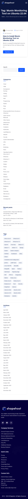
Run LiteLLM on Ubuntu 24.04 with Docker (13, 223)
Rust (4, 108)
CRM (4, 86)
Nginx (13, 268)
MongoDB (6, 268)
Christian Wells (9, 30)
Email (4, 188)
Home (3, 16)
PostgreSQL (18, 274)
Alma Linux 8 (6, 154)
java (4, 144)
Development (6, 89)
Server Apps (6, 179)
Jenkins (6, 262)
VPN (4, 142)
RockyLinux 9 (7, 284)
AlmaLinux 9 (6, 159)
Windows (5, 176)
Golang (5, 93)
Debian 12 (14, 247)
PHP (4, 98)
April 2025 (5, 337)
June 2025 (5, 332)
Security (5, 137)
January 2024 (6, 375)
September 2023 (7, 385)
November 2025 (7, 320)
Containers (5, 127)
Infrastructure (6, 122)
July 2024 (5, 360)
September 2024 (7, 355)
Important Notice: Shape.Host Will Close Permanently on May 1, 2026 (12, 212)
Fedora (5, 166)
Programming (6, 101)
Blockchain (6, 124)
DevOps (5, 91)
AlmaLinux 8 (16, 238)
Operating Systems (7, 152)
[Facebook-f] (11, 422)
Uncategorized (6, 198)
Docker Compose (15, 250)
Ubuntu (5, 174)
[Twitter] (3, 422)
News (4, 149)
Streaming (5, 191)
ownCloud (6, 271)
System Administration (8, 139)
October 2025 (6, 322)
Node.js (19, 268)
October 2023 (6, 383)
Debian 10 (20, 244)
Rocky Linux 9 (17, 281)
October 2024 (6, 352)
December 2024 (7, 347)
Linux (4, 169)
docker (6, 250)
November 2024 (7, 350)
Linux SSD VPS (7, 265)
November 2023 (7, 380)
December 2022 (7, 390)
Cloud (4, 84)
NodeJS (5, 96)
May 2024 (5, 365)
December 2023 (7, 378)
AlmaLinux (5, 156)
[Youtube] (7, 422)
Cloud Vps (13, 244)
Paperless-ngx (15, 271)
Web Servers (6, 193)
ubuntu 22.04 (17, 290)
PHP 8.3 (11, 274)
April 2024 (5, 367)
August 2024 (6, 357)
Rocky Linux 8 (7, 281)
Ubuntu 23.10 (7, 293)
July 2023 (5, 388)
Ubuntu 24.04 (17, 293)
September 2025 (7, 325)
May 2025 (5, 335)
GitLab (6, 256)
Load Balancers (7, 132)
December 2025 (7, 317)
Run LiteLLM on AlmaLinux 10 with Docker (13, 218)
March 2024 (6, 370)
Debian (5, 164)
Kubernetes (6, 129)
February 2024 (6, 372)
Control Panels (6, 183)
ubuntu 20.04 (7, 290)
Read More (7, 52)
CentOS (5, 161)
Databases (5, 186)
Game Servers (6, 115)
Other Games (6, 120)
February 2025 (6, 342)
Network (5, 134)
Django (21, 247)
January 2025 (6, 345)
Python (5, 103)
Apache (6, 244)
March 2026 (6, 312)
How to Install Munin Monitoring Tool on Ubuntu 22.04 (11, 38)
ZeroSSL (14, 296)
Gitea (20, 253)
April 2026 (5, 310)
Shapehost (7, 287)
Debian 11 (6, 247)
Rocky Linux (6, 171)
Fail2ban (6, 253)
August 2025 (6, 327)
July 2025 (5, 330)
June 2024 (5, 362)
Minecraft (5, 117)
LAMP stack (13, 262)
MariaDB (16, 265)
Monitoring (5, 147)
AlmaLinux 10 (16, 241)
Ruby (4, 106)
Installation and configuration (11, 259)
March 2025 (6, 340)
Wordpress (6, 196)
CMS (4, 181)
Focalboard (14, 253)
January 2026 (6, 315)
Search (5, 67)
